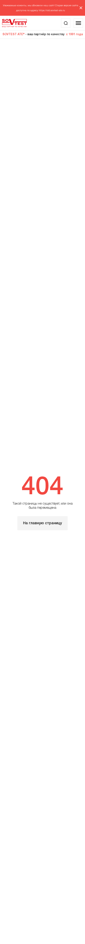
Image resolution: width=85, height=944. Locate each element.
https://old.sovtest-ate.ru (52, 10)
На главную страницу (42, 523)
